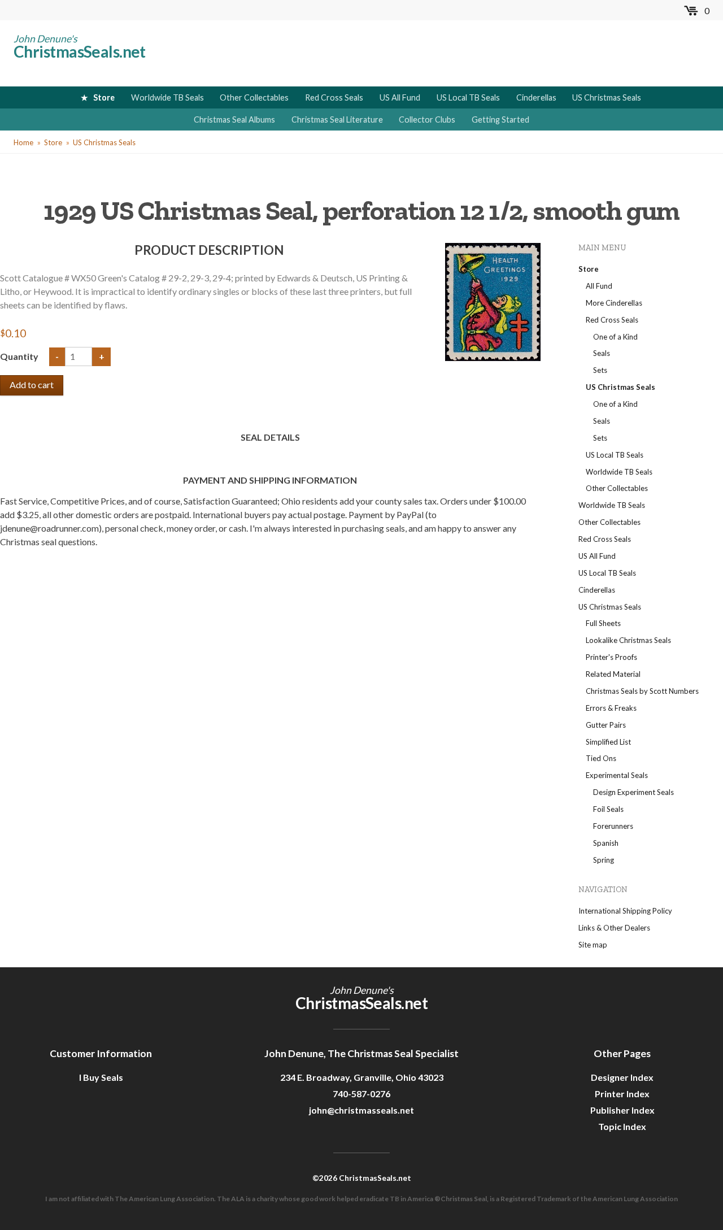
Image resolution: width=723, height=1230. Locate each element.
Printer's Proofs (611, 657)
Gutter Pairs (606, 724)
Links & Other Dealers (614, 927)
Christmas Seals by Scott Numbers (642, 691)
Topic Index (622, 1126)
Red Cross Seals (334, 97)
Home (23, 142)
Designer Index (622, 1077)
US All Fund (400, 97)
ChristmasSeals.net (80, 51)
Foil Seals (608, 809)
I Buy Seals (101, 1077)
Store (104, 97)
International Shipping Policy (625, 910)
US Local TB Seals (468, 97)
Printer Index (622, 1093)
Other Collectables (254, 97)
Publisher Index (622, 1110)
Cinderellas (536, 97)
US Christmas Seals (606, 97)
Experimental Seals (617, 775)
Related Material (613, 674)
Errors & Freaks (611, 707)
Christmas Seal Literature (337, 119)
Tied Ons (601, 758)
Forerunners (613, 826)
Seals (601, 353)
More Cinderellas (614, 302)
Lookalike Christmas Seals (628, 640)
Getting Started (500, 119)
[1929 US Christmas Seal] (492, 300)
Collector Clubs (427, 119)
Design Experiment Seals (633, 792)
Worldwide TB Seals (167, 97)
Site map (592, 944)
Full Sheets (603, 623)
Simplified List (608, 741)
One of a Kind (615, 336)
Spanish (606, 842)
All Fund (599, 285)
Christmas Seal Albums (234, 119)
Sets (600, 370)
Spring (603, 859)
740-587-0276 (361, 1093)
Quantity (20, 356)
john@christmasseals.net (361, 1110)
